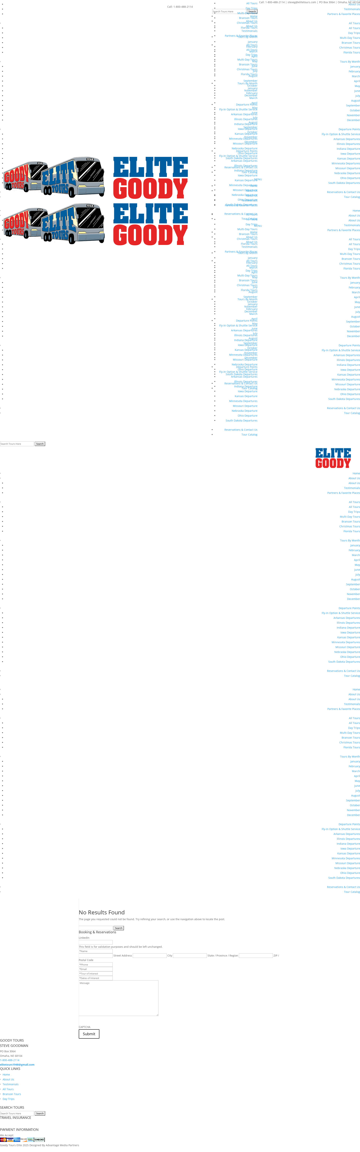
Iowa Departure (350, 632)
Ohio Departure (350, 657)
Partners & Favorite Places (343, 493)
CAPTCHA (84, 1027)
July (358, 574)
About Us (354, 478)
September (353, 584)
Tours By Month (350, 540)
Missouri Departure (347, 647)
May (357, 565)
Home (356, 473)
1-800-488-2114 (9, 1060)
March (356, 555)
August (355, 579)
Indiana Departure (348, 627)
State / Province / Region (223, 955)
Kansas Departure (348, 637)
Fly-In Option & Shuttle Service (341, 613)
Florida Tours (352, 531)
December (353, 599)
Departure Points (349, 608)
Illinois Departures (348, 622)
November (353, 594)
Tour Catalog (249, 434)
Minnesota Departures (346, 642)
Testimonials (352, 488)
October (355, 589)
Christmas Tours (349, 526)
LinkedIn (84, 937)
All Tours (354, 502)
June (357, 569)
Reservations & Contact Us (240, 429)
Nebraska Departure (347, 652)
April (357, 560)
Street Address (122, 955)
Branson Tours (351, 521)
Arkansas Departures (347, 618)
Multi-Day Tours (350, 516)
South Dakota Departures (241, 420)
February (354, 550)
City (169, 955)
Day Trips (354, 511)
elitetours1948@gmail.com (17, 1064)
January (355, 545)
